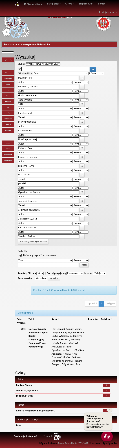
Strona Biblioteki (8, 154)
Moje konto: (108, 12)
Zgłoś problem (110, 443)
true (18, 425)
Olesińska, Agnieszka (27, 390)
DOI (8, 107)
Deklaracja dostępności (26, 436)
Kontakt (8, 143)
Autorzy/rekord (26, 278)
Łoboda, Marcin (24, 396)
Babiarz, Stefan (24, 385)
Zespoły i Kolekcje (8, 60)
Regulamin (8, 101)
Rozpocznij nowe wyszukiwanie (33, 242)
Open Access (8, 124)
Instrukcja (8, 113)
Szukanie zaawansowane (6, 54)
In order (88, 273)
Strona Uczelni (8, 160)
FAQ (8, 90)
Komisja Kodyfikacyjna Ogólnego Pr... (35, 411)
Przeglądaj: (53, 4)
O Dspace (8, 148)
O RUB (69, 4)
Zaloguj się (8, 73)
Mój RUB (8, 84)
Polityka (8, 96)
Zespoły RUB (85, 4)
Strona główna (34, 4)
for (19, 69)
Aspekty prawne (8, 118)
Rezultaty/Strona (27, 273)
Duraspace (94, 443)
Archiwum (8, 130)
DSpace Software (48, 443)
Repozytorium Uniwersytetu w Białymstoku (27, 44)
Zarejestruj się (8, 78)
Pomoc (101, 4)
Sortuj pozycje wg (56, 273)
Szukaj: (21, 64)
